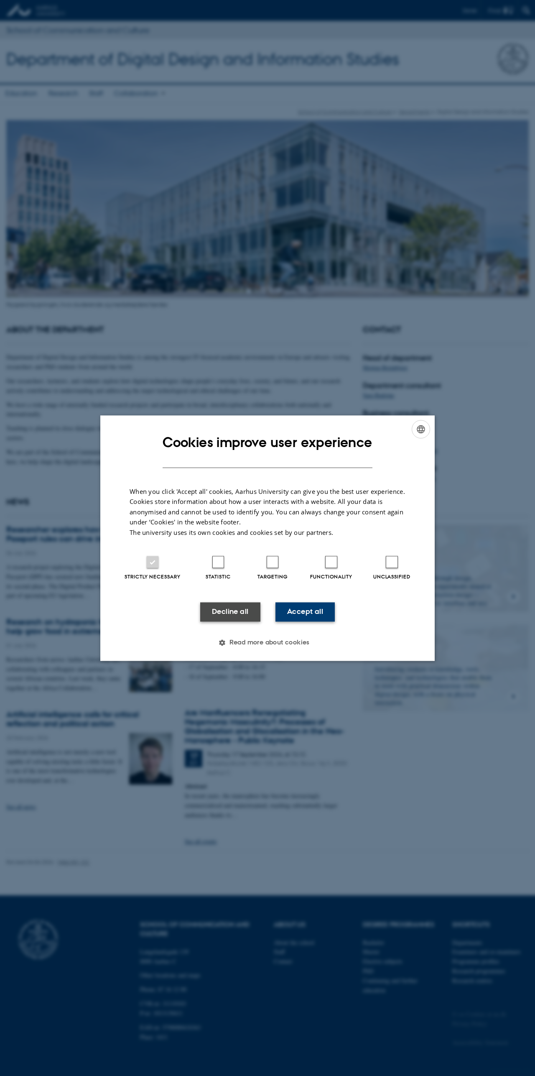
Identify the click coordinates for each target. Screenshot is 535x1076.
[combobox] (421, 429)
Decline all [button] (230, 611)
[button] (267, 642)
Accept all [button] (305, 611)
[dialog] (267, 538)
